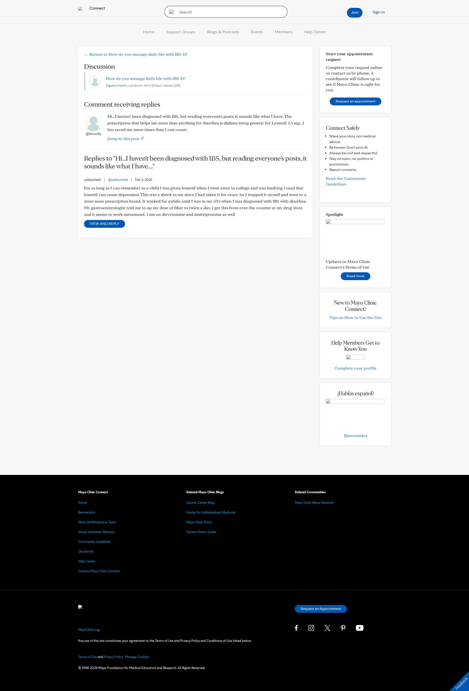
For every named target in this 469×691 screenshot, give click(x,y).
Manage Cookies (137, 657)
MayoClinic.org (89, 630)
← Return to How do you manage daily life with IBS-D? (136, 54)
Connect (96, 8)
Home (148, 31)
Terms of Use (87, 657)
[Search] (169, 12)
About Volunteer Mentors (96, 532)
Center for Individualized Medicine (210, 512)
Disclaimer (86, 551)
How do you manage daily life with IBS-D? (145, 78)
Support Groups (180, 31)
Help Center (315, 31)
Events (257, 31)
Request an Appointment (321, 608)
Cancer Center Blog (200, 503)
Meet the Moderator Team (97, 522)
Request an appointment (355, 101)
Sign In (379, 11)
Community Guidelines (94, 542)
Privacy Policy (113, 657)
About (82, 503)
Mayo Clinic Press (199, 522)
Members (283, 31)
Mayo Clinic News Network (314, 503)
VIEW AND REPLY (104, 223)
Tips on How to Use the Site (356, 317)
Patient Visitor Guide (201, 532)
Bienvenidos (355, 435)
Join (355, 12)
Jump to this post (123, 138)
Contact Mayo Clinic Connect (99, 571)
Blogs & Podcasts (223, 31)
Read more (355, 276)
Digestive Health (116, 85)
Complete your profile (355, 368)
